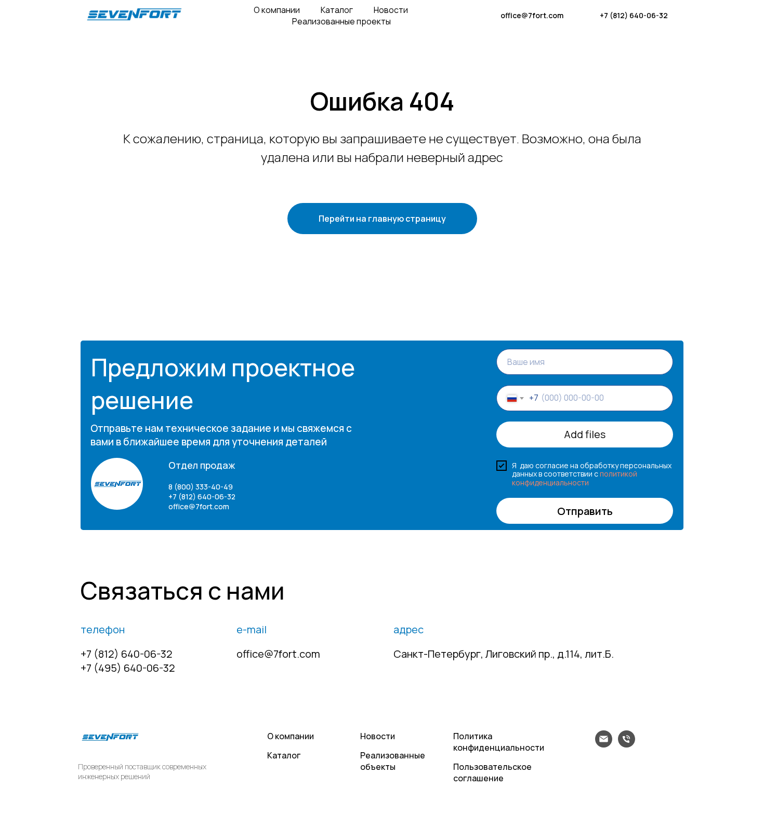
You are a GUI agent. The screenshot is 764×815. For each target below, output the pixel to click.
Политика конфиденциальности (498, 741)
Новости (391, 10)
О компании (277, 10)
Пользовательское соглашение (492, 772)
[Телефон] (626, 744)
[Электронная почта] (603, 744)
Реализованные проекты (341, 21)
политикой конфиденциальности (574, 478)
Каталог (337, 10)
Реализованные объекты (392, 761)
